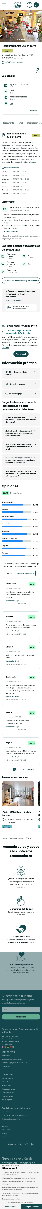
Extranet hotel (6, 1082)
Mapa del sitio (6, 1130)
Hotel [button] (20, 122)
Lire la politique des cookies (11, 1199)
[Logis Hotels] (17, 5)
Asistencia (5, 1126)
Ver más (32, 110)
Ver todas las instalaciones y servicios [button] (21, 280)
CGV (3, 1122)
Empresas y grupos (8, 1092)
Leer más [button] (33, 162)
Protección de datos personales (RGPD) (14, 1115)
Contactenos (6, 1066)
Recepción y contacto (18, 384)
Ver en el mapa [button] (18, 58)
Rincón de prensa (7, 1100)
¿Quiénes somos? (7, 1078)
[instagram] (26, 1144)
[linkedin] (32, 1144)
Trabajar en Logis (7, 1096)
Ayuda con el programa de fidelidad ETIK (15, 1063)
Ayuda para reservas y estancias (12, 1059)
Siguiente (28, 769)
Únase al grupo (6, 1085)
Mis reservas (6, 1055)
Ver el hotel (21, 354)
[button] (4, 5)
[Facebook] (20, 1144)
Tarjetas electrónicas (8, 1089)
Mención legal (6, 1112)
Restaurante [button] (8, 122)
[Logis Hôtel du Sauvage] (18, 793)
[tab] (17, 39)
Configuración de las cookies (11, 1119)
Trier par (9, 573)
